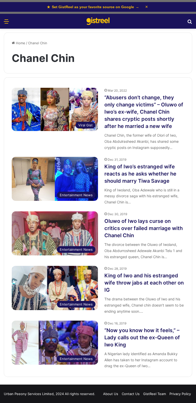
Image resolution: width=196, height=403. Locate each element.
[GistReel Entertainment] (98, 21)
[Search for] (189, 23)
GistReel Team (154, 394)
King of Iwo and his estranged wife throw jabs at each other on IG (144, 283)
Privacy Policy (180, 394)
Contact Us (131, 394)
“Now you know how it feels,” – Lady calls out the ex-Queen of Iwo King (142, 337)
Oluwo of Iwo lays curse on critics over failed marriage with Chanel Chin (143, 228)
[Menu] (6, 23)
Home (20, 43)
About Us (110, 394)
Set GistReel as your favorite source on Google (93, 7)
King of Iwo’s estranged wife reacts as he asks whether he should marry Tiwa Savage (140, 174)
